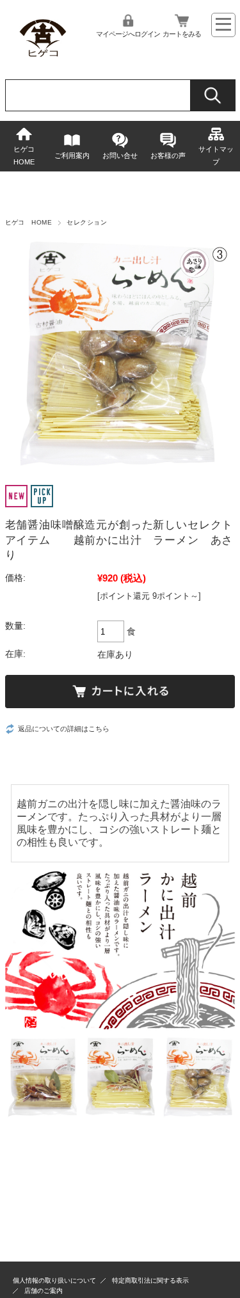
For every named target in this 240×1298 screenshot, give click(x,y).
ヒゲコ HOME (27, 155)
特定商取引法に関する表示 (150, 1280)
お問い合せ (120, 155)
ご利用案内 (72, 155)
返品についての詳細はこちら (63, 728)
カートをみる (182, 34)
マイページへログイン (128, 34)
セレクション (87, 222)
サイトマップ (216, 155)
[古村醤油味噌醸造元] (43, 59)
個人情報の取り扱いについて (54, 1280)
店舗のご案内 (43, 1290)
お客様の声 (168, 155)
